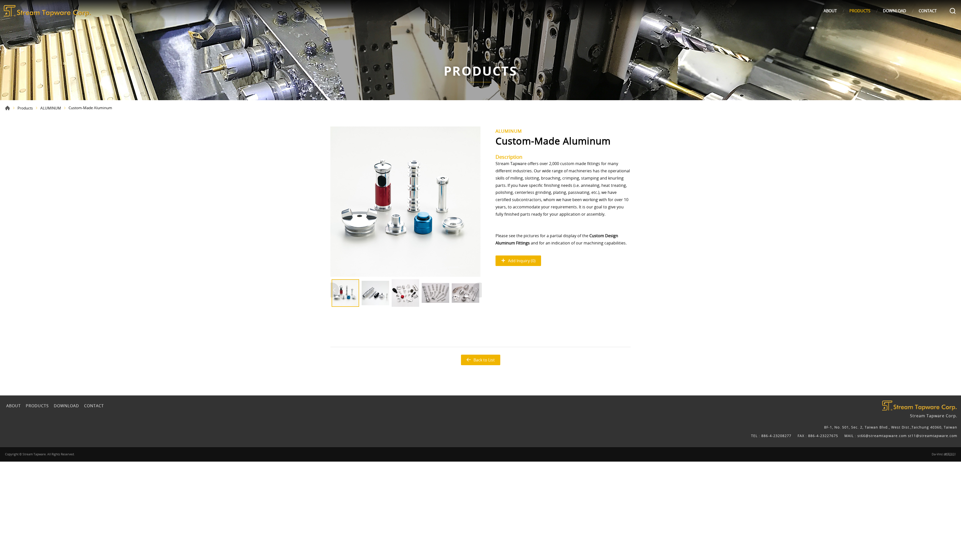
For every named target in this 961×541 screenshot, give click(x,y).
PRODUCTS (859, 11)
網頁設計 (950, 454)
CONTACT (928, 11)
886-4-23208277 (776, 435)
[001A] (405, 201)
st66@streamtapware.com (882, 435)
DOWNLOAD (894, 11)
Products (25, 107)
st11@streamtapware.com (932, 435)
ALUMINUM (50, 107)
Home (7, 107)
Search (952, 11)
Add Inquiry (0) (522, 260)
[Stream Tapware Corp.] (47, 11)
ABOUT (830, 11)
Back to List (484, 360)
